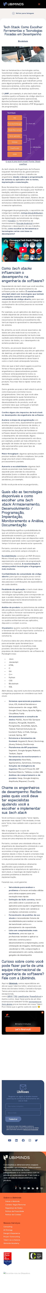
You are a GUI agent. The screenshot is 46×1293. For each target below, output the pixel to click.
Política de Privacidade (30, 1129)
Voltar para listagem (25, 13)
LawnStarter (23, 997)
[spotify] (37, 1188)
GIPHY (9, 997)
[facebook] (16, 1188)
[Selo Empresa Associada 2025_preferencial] (35, 1253)
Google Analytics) (24, 224)
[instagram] (24, 1188)
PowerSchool (35, 997)
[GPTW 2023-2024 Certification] (8, 1253)
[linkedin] (33, 1188)
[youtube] (29, 1188)
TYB (15, 997)
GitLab (30, 213)
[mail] (41, 1188)
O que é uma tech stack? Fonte (20, 162)
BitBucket (38, 213)
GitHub (24, 213)
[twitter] (20, 1188)
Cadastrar (13, 1119)
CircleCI (11, 221)
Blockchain (23, 41)
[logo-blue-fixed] (14, 3)
